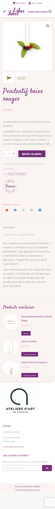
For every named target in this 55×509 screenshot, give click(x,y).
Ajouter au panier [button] (30, 354)
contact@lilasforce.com (13, 446)
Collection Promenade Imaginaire (24, 164)
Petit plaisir (21, 174)
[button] (47, 26)
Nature (11, 174)
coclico (37, 490)
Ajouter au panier (32, 153)
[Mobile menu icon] (50, 11)
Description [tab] (9, 227)
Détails (26, 333)
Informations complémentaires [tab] (19, 234)
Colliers (41, 164)
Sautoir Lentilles (29, 341)
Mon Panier (21, 3)
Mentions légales (33, 486)
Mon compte (37, 3)
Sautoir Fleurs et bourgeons (34, 362)
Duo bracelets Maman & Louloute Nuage (36, 318)
